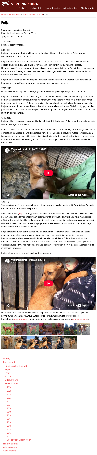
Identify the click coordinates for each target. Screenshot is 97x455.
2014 (9, 429)
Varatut (8, 376)
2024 (9, 394)
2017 (9, 418)
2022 (9, 401)
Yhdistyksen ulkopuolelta (19, 439)
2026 (9, 387)
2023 (9, 397)
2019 (9, 411)
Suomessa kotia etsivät (16, 366)
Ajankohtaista (87, 8)
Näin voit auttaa (52, 8)
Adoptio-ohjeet (70, 8)
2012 (9, 436)
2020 (9, 408)
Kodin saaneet (29, 14)
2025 (9, 390)
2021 (9, 404)
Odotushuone (11, 379)
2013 (9, 432)
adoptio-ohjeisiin (21, 319)
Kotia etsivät (36, 8)
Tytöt (7, 373)
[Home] (20, 3)
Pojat (7, 369)
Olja (21, 213)
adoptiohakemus (80, 319)
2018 (9, 415)
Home (4, 14)
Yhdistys (23, 8)
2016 (40, 14)
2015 (9, 425)
